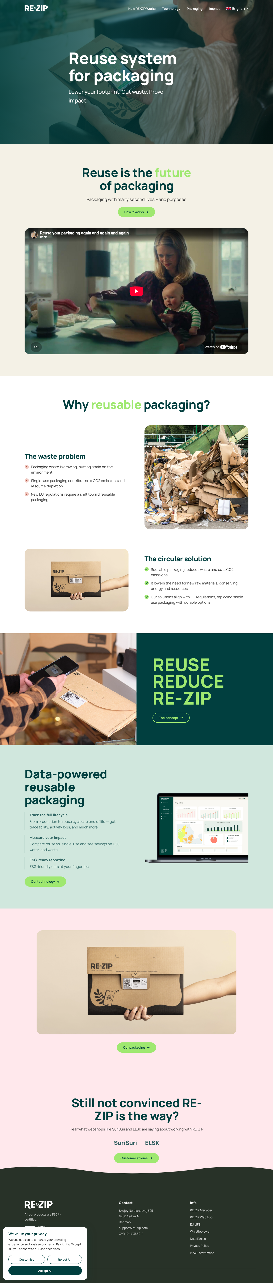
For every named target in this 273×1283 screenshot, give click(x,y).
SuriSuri (125, 1143)
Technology (171, 8)
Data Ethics (198, 1239)
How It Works (134, 212)
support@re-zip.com (133, 1228)
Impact (214, 8)
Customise (26, 1259)
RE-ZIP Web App (201, 1217)
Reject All (64, 1259)
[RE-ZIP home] (36, 8)
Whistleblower (200, 1231)
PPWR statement (202, 1253)
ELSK (152, 1143)
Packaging (195, 8)
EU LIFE (195, 1224)
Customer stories (134, 1158)
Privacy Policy (199, 1246)
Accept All (45, 1271)
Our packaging (134, 1047)
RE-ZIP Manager (201, 1210)
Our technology (43, 881)
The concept (168, 718)
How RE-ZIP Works (142, 8)
